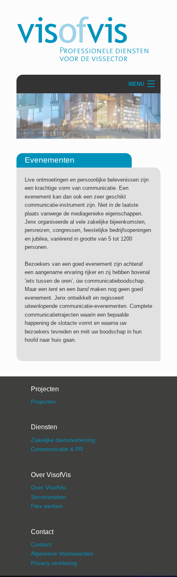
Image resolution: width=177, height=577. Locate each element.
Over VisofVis (48, 487)
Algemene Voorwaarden (62, 553)
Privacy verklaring (54, 563)
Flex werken (47, 506)
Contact (41, 544)
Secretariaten (48, 497)
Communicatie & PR (57, 449)
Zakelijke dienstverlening (63, 440)
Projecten (43, 401)
